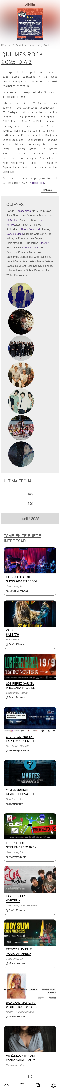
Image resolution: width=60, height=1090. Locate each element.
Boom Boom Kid (30, 229)
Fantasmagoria (30, 247)
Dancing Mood (14, 234)
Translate (48, 190)
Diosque (44, 243)
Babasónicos (23, 211)
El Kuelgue (12, 220)
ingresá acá (36, 183)
